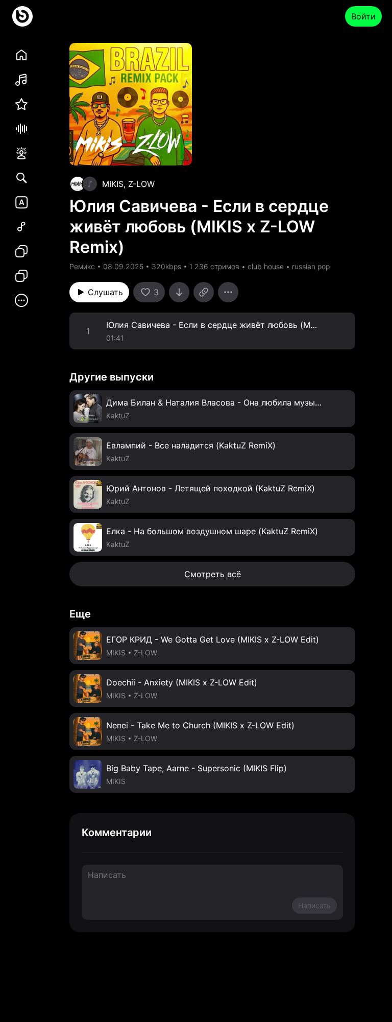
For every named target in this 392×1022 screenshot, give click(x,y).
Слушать (105, 292)
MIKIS (113, 184)
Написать (314, 905)
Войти (363, 16)
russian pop (311, 266)
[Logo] (22, 16)
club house (266, 266)
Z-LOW (141, 184)
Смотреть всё (212, 574)
